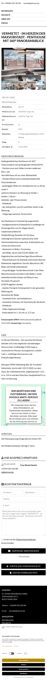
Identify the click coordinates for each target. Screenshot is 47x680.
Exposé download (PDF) (24, 573)
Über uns (5, 19)
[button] (43, 50)
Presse (4, 23)
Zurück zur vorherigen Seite (25, 566)
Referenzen (7, 11)
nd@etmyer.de (7, 472)
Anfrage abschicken (24, 551)
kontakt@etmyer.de (31, 3)
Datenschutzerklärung (26, 539)
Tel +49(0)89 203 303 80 (11, 3)
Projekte (5, 15)
